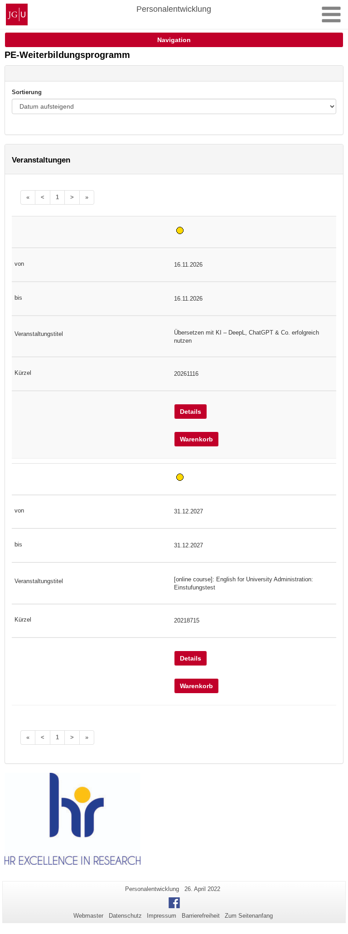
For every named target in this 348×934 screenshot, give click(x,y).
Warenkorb (196, 439)
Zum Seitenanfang (249, 915)
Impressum (161, 915)
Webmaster (88, 915)
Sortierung (27, 92)
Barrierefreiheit (201, 915)
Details (190, 411)
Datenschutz (125, 915)
